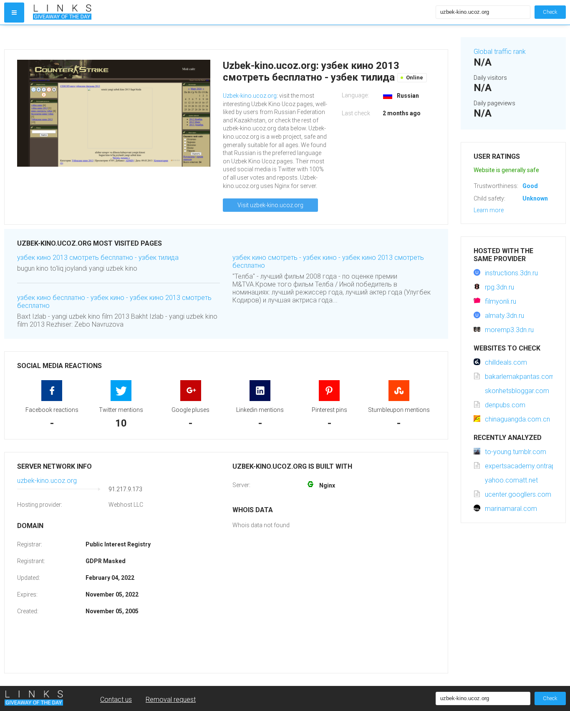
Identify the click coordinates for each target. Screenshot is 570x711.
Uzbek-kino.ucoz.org (250, 95)
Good (530, 186)
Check (550, 12)
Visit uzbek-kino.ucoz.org (270, 205)
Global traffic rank (500, 52)
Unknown (535, 198)
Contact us (116, 699)
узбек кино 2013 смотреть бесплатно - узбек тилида (98, 258)
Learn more (489, 210)
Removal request (171, 699)
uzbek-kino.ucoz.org (47, 481)
